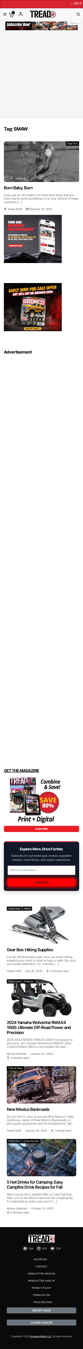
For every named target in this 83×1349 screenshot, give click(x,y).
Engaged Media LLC (41, 1336)
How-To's (72, 143)
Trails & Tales (15, 1068)
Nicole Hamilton (16, 1053)
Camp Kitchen (31, 1141)
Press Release (42, 1302)
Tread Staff (15, 209)
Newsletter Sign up (41, 1280)
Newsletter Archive (41, 1273)
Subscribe (41, 828)
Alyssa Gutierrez (17, 1208)
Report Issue (41, 1310)
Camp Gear (14, 908)
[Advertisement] (41, 75)
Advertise (40, 1259)
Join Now (41, 882)
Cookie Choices (41, 1322)
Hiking (27, 908)
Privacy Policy (41, 1287)
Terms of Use (41, 1295)
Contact (41, 1266)
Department (14, 981)
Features (29, 981)
